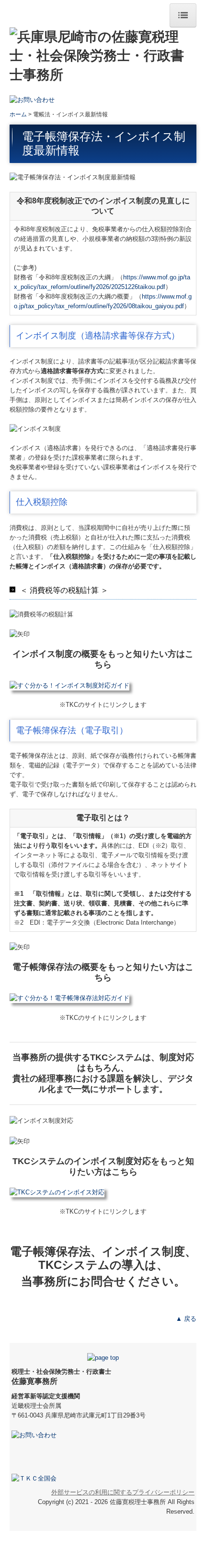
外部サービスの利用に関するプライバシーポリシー (123, 1492)
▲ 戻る (186, 1318)
